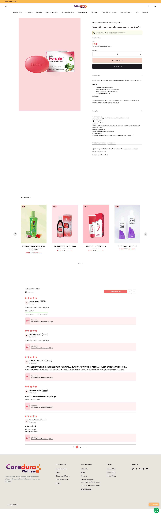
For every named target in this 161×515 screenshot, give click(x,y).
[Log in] (148, 6)
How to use (112, 143)
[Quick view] (44, 241)
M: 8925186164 (86, 489)
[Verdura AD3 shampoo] (127, 224)
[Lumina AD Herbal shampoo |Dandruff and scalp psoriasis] (33, 224)
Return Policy (111, 472)
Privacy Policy (111, 469)
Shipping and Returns (63, 476)
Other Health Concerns (108, 12)
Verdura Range (82, 12)
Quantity (94, 50)
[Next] (145, 234)
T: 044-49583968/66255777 (91, 485)
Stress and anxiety (68, 12)
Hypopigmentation (51, 12)
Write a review (116, 292)
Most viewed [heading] (25, 198)
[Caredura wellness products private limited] (80, 6)
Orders (58, 483)
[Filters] (130, 291)
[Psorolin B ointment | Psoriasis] (96, 224)
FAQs (58, 472)
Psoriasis (39, 12)
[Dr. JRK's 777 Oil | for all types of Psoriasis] (65, 224)
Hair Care (94, 12)
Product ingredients (99, 143)
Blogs (83, 472)
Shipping (100, 46)
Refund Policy (111, 476)
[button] (6, 6)
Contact (84, 476)
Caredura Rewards (62, 479)
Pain (137, 12)
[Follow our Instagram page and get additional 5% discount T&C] (80, 2)
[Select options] (71, 241)
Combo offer (17, 12)
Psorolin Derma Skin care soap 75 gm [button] (42, 322)
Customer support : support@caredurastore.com (90, 481)
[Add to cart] (40, 241)
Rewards (145, 12)
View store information (100, 155)
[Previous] (15, 234)
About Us (84, 469)
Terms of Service (61, 469)
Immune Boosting (126, 12)
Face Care (29, 12)
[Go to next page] (87, 447)
